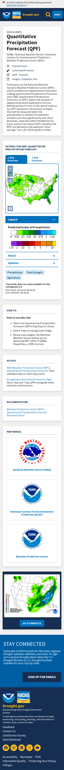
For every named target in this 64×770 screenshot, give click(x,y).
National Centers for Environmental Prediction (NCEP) (32, 513)
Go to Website (32, 623)
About (12, 255)
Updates (13, 263)
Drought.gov (31, 14)
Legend (12, 219)
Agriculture (13, 277)
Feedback (8, 727)
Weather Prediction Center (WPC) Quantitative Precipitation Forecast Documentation (27, 412)
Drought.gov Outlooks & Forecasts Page (29, 379)
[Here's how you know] (32, 4)
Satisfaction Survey (14, 735)
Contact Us (9, 731)
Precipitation (14, 272)
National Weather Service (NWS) (32, 469)
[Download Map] (10, 180)
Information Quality (14, 761)
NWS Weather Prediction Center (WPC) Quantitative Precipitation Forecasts (28, 369)
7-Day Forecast (37, 159)
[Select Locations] (10, 208)
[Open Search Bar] (48, 15)
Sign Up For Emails (42, 677)
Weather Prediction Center (32, 556)
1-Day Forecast (13, 159)
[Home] (16, 15)
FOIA (38, 757)
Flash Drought (34, 272)
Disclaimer (26, 757)
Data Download (12, 739)
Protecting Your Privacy (42, 761)
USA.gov (7, 765)
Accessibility (10, 757)
